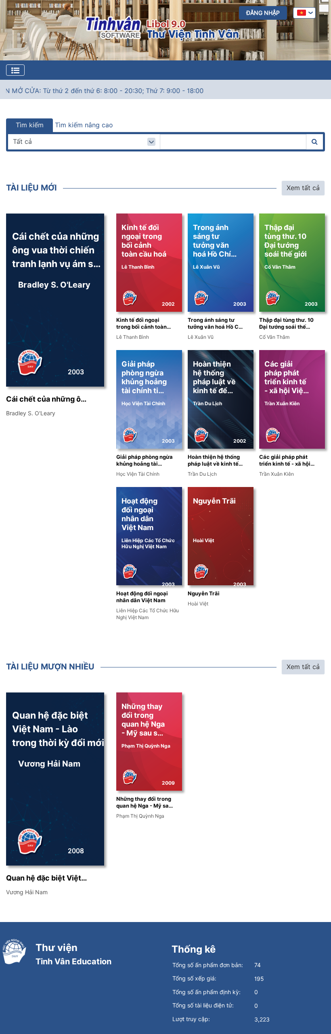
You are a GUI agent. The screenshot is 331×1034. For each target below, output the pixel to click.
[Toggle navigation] (15, 70)
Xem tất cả (303, 188)
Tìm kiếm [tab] (30, 125)
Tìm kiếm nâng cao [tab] (84, 125)
